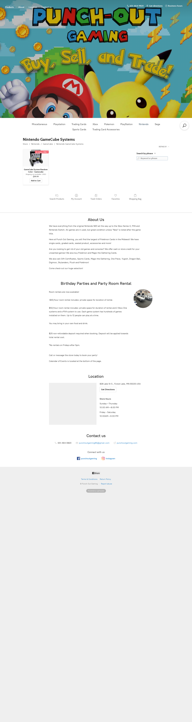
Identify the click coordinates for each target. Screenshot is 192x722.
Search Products (57, 199)
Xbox (95, 124)
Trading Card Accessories (106, 129)
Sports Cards (79, 129)
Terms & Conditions (89, 479)
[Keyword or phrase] (138, 158)
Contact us (46, 7)
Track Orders (96, 199)
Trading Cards (79, 124)
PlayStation (126, 124)
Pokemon (109, 124)
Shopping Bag (135, 199)
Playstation (59, 124)
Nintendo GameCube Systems (69, 144)
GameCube (48, 144)
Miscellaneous (39, 124)
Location (33, 7)
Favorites (116, 199)
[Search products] (184, 125)
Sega (157, 124)
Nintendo (144, 124)
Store (9, 6)
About (21, 7)
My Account (76, 199)
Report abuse (106, 484)
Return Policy (105, 479)
